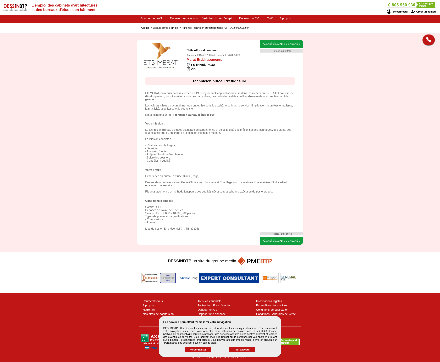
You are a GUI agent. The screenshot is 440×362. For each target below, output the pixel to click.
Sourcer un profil (151, 18)
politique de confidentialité (177, 333)
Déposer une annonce (184, 18)
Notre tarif (149, 309)
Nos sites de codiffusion (158, 314)
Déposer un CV (249, 18)
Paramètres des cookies (271, 305)
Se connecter (400, 11)
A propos (285, 18)
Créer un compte (426, 11)
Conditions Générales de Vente (276, 314)
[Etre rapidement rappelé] (427, 40)
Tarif (270, 18)
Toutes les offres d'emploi (214, 305)
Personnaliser (198, 349)
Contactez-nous (153, 301)
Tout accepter (242, 349)
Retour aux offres (281, 50)
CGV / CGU (259, 331)
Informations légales (269, 301)
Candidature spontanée (281, 44)
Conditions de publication (272, 309)
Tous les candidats (210, 301)
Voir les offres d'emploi (218, 18)
